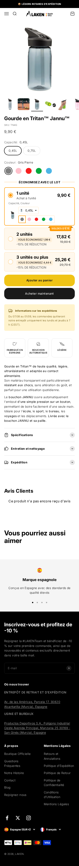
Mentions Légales (56, 804)
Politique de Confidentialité (54, 782)
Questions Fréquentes (12, 763)
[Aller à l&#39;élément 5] (64, 104)
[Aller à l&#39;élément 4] (50, 104)
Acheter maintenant (39, 293)
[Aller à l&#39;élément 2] (23, 104)
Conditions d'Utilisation (52, 794)
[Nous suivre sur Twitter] (18, 818)
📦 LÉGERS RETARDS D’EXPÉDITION (39, 4)
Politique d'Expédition (59, 766)
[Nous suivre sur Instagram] (28, 818)
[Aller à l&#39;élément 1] (10, 104)
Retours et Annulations (52, 756)
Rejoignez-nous (15, 795)
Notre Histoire (14, 773)
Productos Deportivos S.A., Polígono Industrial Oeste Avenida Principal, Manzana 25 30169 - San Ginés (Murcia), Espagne (37, 727)
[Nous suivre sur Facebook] (7, 818)
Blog (7, 787)
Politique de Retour (57, 773)
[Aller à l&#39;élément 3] (37, 104)
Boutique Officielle (17, 754)
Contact (9, 780)
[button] (39, 195)
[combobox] (28, 210)
